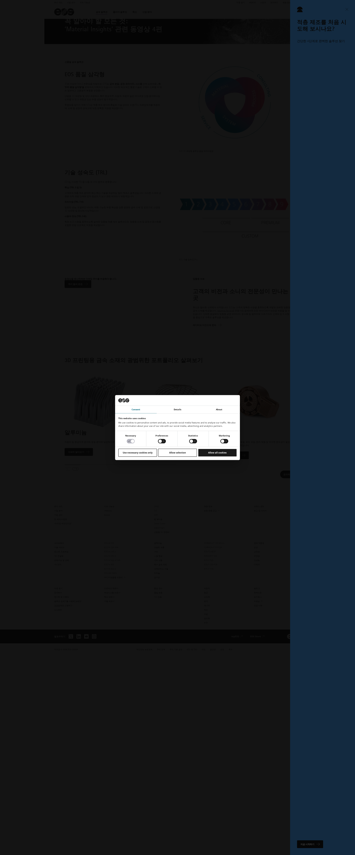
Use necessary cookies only (138, 452)
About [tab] (219, 409)
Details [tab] (177, 409)
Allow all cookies (217, 452)
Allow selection (177, 452)
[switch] (162, 441)
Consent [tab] (136, 409)
